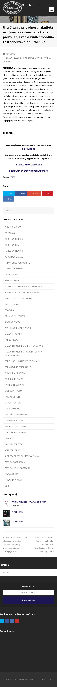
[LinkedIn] (12, 621)
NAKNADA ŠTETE (12, 396)
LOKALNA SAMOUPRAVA (16, 432)
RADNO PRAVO (11, 340)
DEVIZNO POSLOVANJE (15, 268)
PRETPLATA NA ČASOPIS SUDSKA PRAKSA (28, 170)
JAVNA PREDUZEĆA (13, 444)
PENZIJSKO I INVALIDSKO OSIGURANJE (23, 361)
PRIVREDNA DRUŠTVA (15, 373)
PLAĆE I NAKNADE (13, 227)
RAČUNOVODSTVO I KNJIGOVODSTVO (22, 292)
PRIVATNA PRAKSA (13, 480)
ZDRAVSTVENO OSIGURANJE (18, 367)
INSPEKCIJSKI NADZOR (15, 426)
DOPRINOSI (10, 233)
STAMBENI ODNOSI (13, 450)
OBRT (7, 485)
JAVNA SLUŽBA (11, 474)
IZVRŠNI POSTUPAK (14, 402)
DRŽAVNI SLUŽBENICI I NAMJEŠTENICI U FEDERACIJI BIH (23, 353)
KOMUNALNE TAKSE (14, 256)
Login (35, 5)
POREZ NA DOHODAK (14, 239)
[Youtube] (17, 621)
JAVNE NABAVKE (12, 304)
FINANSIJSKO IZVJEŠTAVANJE (18, 298)
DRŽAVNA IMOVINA (13, 334)
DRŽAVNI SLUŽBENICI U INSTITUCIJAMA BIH (24, 58)
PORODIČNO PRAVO (14, 379)
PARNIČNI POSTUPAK (14, 385)
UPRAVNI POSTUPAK (14, 420)
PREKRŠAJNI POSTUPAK (16, 414)
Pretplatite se (28, 600)
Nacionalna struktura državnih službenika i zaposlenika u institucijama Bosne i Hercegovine (44, 544)
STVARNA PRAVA (12, 322)
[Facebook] (7, 621)
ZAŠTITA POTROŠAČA (15, 462)
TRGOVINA (9, 310)
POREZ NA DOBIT (13, 245)
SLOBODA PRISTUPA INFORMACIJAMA (22, 456)
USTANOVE (10, 438)
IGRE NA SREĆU (12, 280)
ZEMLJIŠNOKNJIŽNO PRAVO (18, 328)
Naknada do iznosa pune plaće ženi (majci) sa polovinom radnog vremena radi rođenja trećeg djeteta (15, 544)
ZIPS (13, 177)
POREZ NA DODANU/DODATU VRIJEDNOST (24, 286)
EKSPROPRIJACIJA (13, 390)
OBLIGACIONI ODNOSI (15, 316)
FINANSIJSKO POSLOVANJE (17, 262)
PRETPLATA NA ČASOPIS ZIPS (28, 164)
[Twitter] (2, 621)
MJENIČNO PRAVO (13, 408)
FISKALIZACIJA (11, 274)
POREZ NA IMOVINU (14, 250)
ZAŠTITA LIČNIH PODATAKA (17, 468)
